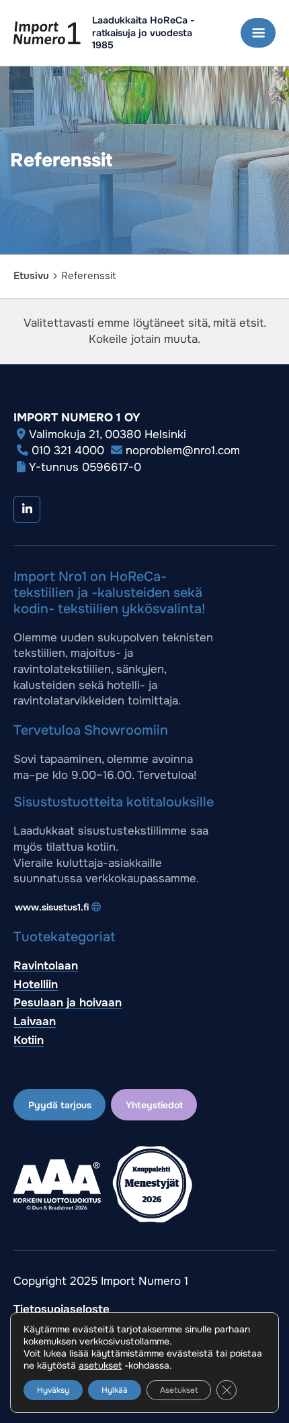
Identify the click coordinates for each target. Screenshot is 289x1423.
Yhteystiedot (154, 1105)
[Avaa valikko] (258, 33)
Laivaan (34, 1021)
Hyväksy (53, 1390)
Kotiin (28, 1040)
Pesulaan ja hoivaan (67, 1003)
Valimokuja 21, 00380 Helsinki (107, 434)
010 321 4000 (68, 450)
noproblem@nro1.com (183, 450)
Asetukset (179, 1390)
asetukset (100, 1365)
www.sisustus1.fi (52, 907)
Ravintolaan (45, 966)
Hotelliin (35, 985)
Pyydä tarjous (59, 1105)
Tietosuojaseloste (61, 1309)
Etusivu (31, 275)
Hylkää (114, 1390)
